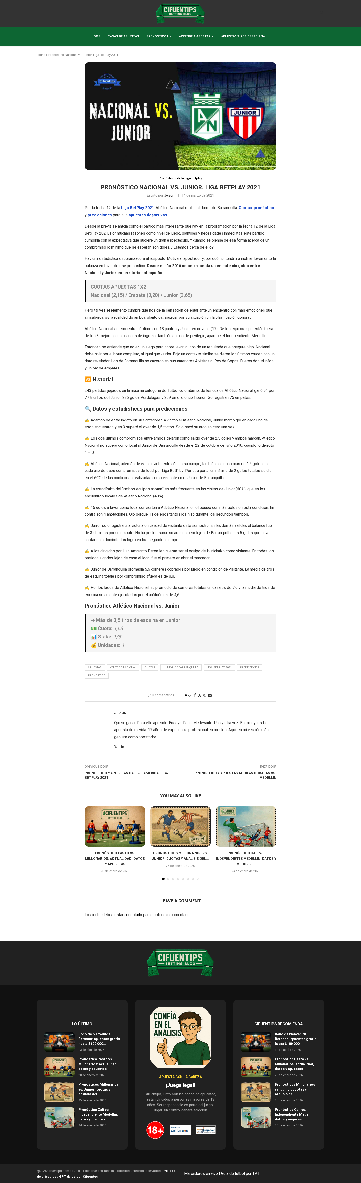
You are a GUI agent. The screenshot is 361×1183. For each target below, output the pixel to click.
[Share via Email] (210, 695)
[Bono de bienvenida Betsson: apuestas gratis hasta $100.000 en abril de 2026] (59, 1042)
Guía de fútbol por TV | (240, 1174)
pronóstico (264, 208)
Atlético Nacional (123, 667)
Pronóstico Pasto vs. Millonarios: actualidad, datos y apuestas (115, 858)
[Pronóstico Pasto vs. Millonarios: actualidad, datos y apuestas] (115, 826)
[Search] (321, 13)
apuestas (95, 667)
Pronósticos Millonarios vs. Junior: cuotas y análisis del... (180, 856)
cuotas (150, 667)
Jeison (169, 195)
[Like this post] (189, 695)
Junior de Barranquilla (181, 667)
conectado (133, 915)
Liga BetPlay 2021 (137, 208)
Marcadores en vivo (201, 1174)
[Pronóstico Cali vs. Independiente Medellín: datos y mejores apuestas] (246, 826)
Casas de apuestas (123, 36)
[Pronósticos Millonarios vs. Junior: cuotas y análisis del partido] (180, 826)
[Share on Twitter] (199, 695)
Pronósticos (157, 36)
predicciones (100, 215)
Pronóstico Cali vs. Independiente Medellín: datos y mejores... (246, 858)
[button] (91, 843)
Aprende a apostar (194, 36)
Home (95, 36)
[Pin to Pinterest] (204, 695)
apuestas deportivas (148, 215)
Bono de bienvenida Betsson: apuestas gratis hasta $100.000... (99, 1039)
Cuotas (245, 208)
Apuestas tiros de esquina (243, 36)
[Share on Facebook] (195, 695)
